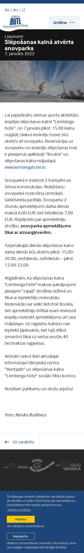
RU (15, 10)
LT (23, 10)
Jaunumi (14, 36)
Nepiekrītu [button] (20, 536)
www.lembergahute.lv (25, 167)
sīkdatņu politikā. (19, 510)
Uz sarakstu (23, 442)
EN (7, 10)
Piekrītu (20, 519)
